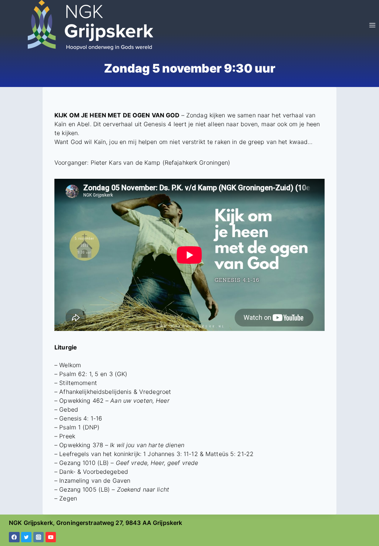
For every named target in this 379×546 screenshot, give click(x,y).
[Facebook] (14, 537)
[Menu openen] (372, 25)
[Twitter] (26, 537)
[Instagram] (38, 537)
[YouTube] (51, 537)
